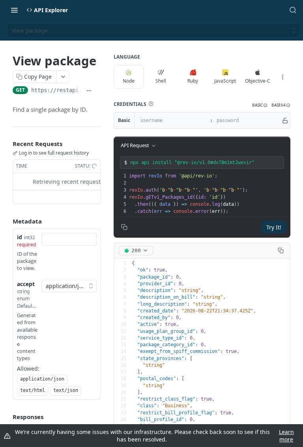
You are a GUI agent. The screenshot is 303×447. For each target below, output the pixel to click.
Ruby (192, 81)
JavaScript (225, 81)
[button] (150, 104)
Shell (160, 81)
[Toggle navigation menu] (14, 10)
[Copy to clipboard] (98, 91)
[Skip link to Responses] (7, 417)
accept (26, 284)
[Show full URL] (89, 91)
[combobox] (69, 239)
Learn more (286, 435)
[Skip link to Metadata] (7, 221)
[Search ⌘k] (292, 10)
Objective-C (257, 81)
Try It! (273, 227)
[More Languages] (282, 77)
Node (129, 81)
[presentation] (208, 193)
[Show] (285, 120)
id (19, 237)
